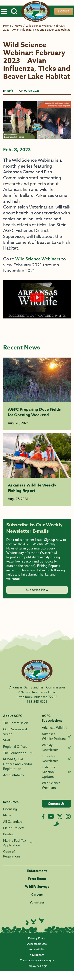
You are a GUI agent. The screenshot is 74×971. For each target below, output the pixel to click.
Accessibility (37, 949)
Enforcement (37, 871)
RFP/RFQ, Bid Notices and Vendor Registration (17, 764)
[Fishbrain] (56, 824)
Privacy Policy (37, 938)
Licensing (10, 809)
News (18, 25)
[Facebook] (43, 816)
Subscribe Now (37, 590)
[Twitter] (60, 816)
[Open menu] (4, 11)
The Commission (15, 723)
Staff (6, 740)
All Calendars (12, 821)
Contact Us (56, 804)
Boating (9, 834)
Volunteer (37, 902)
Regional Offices (15, 746)
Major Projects (13, 828)
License (63, 11)
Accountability (13, 775)
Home (7, 25)
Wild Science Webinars (37, 259)
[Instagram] (68, 816)
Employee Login (37, 966)
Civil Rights (37, 955)
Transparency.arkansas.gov (37, 960)
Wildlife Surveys (37, 886)
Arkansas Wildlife (54, 727)
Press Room (37, 878)
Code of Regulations (12, 854)
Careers (37, 894)
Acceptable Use (37, 944)
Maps (7, 815)
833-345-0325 (37, 701)
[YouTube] (51, 816)
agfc (10, 91)
